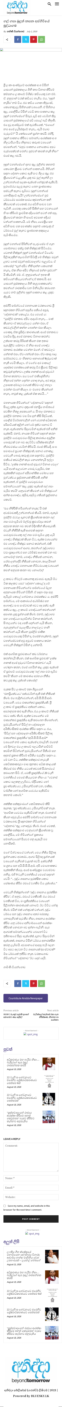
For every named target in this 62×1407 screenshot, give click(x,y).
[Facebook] (17, 39)
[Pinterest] (33, 39)
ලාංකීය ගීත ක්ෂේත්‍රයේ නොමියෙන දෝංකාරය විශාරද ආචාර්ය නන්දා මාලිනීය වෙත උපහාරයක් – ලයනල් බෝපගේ (24, 1256)
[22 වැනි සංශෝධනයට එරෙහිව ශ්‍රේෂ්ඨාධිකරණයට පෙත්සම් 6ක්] (49, 1081)
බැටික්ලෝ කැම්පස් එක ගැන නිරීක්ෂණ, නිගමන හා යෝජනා (46, 1017)
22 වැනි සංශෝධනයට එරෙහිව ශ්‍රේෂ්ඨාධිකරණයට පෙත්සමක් (22, 1098)
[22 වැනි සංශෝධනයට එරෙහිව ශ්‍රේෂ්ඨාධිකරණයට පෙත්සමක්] (49, 1099)
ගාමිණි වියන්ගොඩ (15, 31)
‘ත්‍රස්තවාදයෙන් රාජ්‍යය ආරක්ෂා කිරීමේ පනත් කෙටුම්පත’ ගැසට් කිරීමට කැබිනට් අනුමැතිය (20, 1117)
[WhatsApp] (41, 39)
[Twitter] (25, 39)
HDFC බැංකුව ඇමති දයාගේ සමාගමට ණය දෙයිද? (16, 1015)
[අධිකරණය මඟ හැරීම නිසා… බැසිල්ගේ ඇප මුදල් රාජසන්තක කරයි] (49, 1064)
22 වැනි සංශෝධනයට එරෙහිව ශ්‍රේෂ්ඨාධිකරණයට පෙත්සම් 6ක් (22, 1080)
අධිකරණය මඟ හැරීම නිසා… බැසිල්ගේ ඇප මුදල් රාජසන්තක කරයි (23, 1062)
